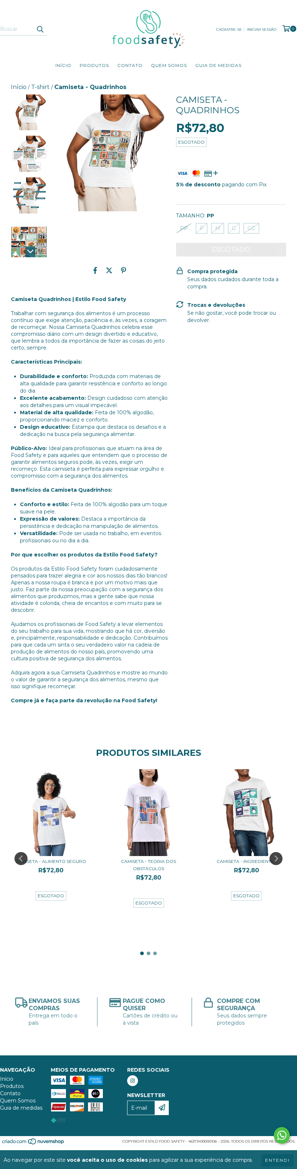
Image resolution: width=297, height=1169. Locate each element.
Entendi (277, 1160)
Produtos (94, 65)
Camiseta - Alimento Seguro (50, 861)
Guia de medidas (218, 65)
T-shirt (40, 87)
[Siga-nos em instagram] (132, 1080)
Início (63, 65)
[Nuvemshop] (33, 1143)
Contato (130, 65)
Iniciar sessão (261, 29)
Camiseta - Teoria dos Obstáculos (148, 865)
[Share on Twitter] (109, 270)
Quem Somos (169, 65)
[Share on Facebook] (95, 270)
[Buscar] (40, 28)
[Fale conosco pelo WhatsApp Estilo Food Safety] (282, 1135)
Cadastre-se (229, 29)
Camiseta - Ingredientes (246, 861)
